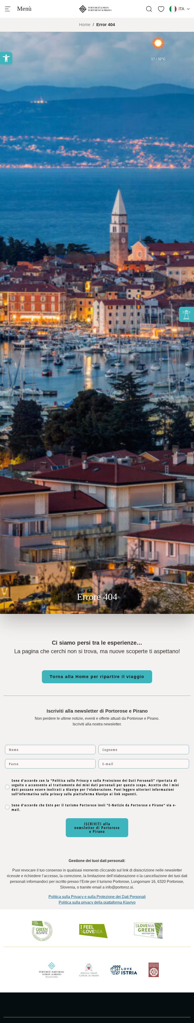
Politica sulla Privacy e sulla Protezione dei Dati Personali (97, 897)
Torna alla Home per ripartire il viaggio (97, 676)
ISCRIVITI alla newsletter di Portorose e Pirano (97, 827)
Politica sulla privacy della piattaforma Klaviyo (97, 902)
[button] (6, 58)
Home (84, 24)
